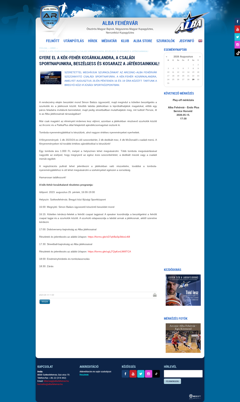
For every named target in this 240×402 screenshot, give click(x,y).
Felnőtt (52, 41)
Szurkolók (165, 41)
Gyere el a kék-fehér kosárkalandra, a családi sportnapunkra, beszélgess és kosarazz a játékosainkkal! (93, 51)
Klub (125, 41)
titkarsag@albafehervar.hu (56, 381)
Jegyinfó (186, 41)
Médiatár (109, 41)
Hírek (92, 41)
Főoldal (43, 48)
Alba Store (142, 41)
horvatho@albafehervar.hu (50, 384)
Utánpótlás (74, 41)
